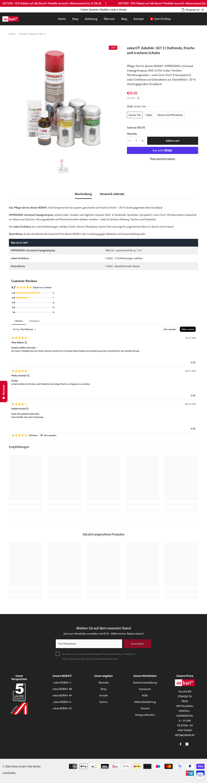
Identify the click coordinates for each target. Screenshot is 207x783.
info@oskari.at (185, 735)
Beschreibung (83, 194)
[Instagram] (187, 744)
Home (12, 34)
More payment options (162, 158)
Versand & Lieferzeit (112, 194)
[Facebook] (180, 744)
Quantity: (132, 133)
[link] (26, 504)
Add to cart (173, 140)
